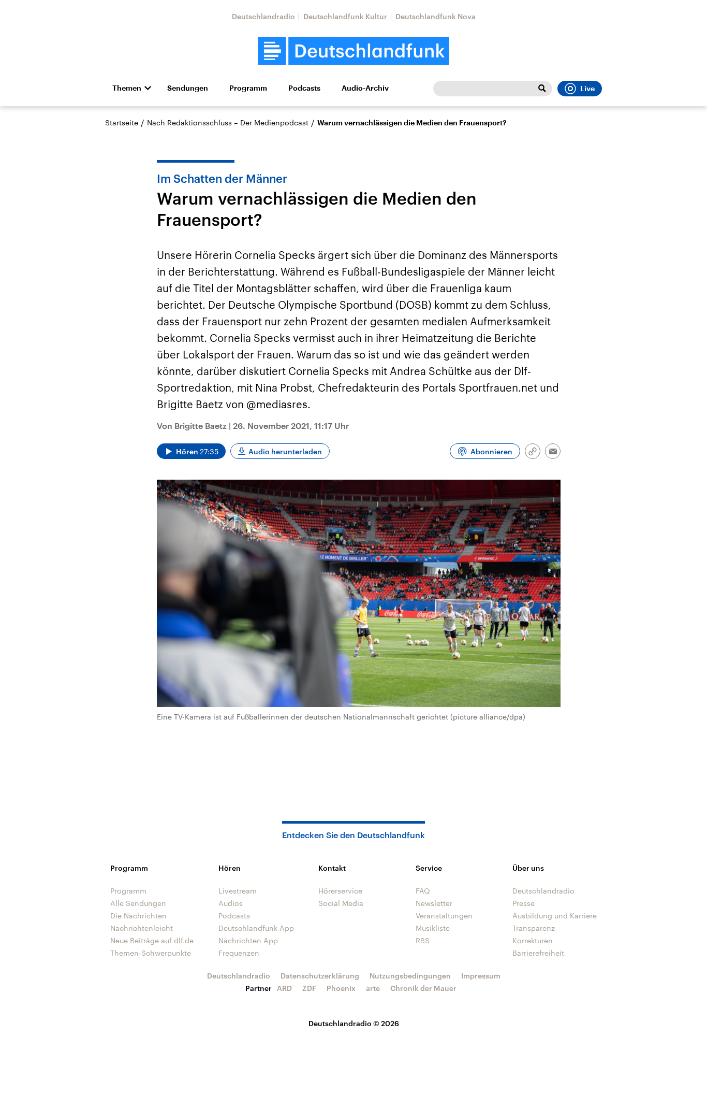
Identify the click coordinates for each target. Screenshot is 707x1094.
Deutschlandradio (263, 16)
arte (373, 988)
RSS (423, 940)
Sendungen (187, 88)
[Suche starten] (542, 88)
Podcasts (304, 88)
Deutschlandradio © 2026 (353, 1023)
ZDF (309, 988)
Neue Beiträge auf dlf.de (152, 940)
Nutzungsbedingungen (410, 975)
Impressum (480, 975)
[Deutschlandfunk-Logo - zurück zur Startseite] (353, 51)
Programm (248, 88)
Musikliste (433, 928)
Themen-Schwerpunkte (150, 952)
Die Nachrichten (138, 915)
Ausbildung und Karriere (554, 915)
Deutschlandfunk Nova (435, 16)
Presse (523, 903)
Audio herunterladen (285, 451)
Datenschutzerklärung (320, 975)
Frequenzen (238, 952)
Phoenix (341, 988)
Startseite (121, 122)
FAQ (423, 890)
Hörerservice (340, 890)
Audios (230, 903)
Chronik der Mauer (423, 988)
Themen (126, 88)
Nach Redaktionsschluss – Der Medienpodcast (227, 122)
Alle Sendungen (138, 903)
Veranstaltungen (444, 915)
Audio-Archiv (365, 88)
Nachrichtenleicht (141, 928)
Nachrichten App (248, 940)
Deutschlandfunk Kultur (345, 16)
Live (587, 88)
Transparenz (533, 928)
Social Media (340, 903)
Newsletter (434, 903)
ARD (284, 988)
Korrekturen (532, 940)
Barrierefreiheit (538, 952)
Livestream (237, 890)
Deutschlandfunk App (256, 928)
